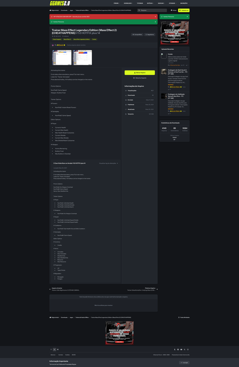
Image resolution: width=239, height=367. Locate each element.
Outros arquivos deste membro (76, 45)
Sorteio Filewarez (58, 22)
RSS (74, 355)
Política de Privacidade (65, 364)
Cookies (67, 355)
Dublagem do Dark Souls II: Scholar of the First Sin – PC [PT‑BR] (177, 72)
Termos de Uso (53, 364)
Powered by (181, 355)
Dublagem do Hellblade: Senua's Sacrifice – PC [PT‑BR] (176, 96)
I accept (185, 362)
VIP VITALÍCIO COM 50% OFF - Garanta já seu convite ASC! (71, 16)
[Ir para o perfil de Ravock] (53, 45)
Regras (74, 364)
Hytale (170, 54)
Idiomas (53, 355)
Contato (60, 355)
